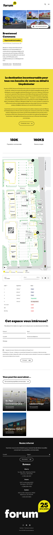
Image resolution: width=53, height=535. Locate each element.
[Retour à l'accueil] (10, 4)
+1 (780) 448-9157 (26, 476)
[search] (45, 4)
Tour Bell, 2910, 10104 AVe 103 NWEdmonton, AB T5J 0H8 (26, 473)
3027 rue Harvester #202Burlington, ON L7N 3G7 (26, 483)
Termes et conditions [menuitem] (29, 528)
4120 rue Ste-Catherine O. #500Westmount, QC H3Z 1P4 (26, 493)
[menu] (48, 4)
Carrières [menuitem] (21, 528)
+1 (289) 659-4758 (26, 486)
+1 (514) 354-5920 (26, 497)
